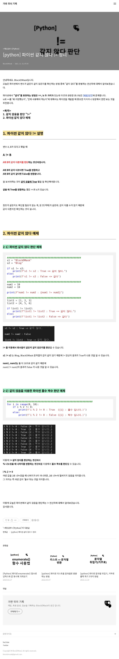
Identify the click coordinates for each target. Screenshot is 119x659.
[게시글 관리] (15, 520)
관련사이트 (7, 633)
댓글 (4, 588)
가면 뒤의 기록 (10, 3)
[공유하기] (12, 520)
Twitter (5, 645)
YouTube (6, 642)
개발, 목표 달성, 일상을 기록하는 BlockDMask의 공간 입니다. (34, 605)
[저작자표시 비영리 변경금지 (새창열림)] (35, 520)
